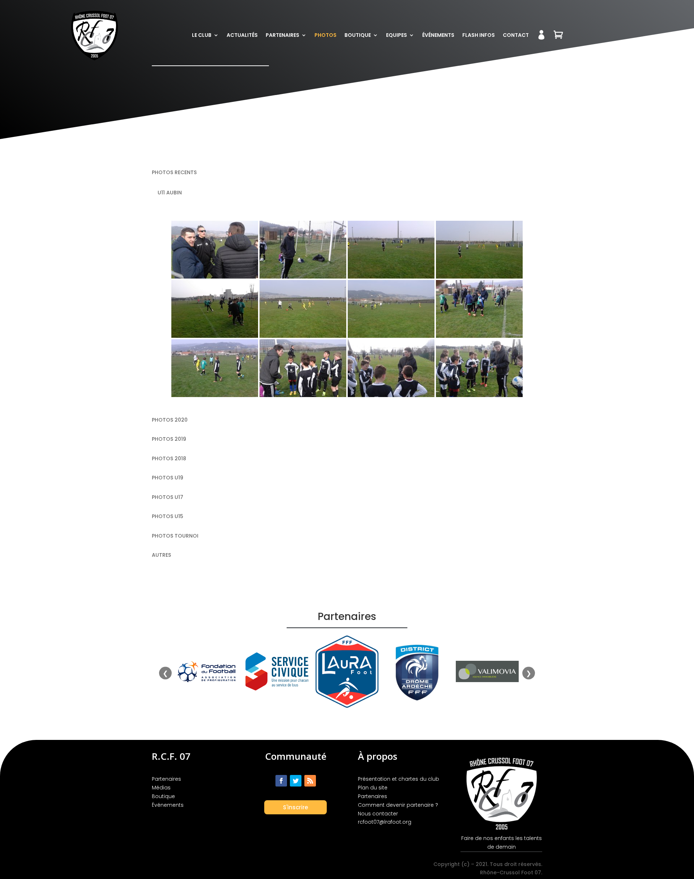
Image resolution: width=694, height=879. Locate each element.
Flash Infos (478, 35)
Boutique (357, 35)
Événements (438, 35)
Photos (325, 35)
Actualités (242, 35)
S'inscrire (295, 807)
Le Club (201, 35)
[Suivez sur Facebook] (281, 781)
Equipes (396, 35)
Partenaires (282, 35)
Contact (516, 35)
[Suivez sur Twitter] (295, 781)
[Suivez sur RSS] (310, 781)
